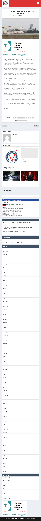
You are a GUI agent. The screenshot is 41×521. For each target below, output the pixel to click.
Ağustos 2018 (5, 458)
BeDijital (21, 518)
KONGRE (4, 488)
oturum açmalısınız (13, 191)
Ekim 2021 (5, 358)
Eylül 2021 (5, 361)
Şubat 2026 (5, 259)
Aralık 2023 (5, 290)
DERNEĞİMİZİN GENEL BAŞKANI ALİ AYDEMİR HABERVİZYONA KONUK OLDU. (16, 222)
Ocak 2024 (5, 288)
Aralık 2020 (5, 385)
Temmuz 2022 (5, 335)
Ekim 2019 (5, 421)
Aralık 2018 (5, 447)
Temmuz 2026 (5, 249)
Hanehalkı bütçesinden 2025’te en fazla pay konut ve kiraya (14, 231)
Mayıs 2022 (5, 340)
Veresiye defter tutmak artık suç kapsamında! (27, 160)
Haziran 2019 (5, 432)
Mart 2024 (5, 283)
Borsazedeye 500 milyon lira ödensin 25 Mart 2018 (12, 240)
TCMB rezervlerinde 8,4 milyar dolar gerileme (11, 233)
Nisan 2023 (5, 311)
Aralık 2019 (5, 416)
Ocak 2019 (5, 445)
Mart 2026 (5, 256)
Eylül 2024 (5, 275)
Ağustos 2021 (5, 364)
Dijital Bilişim (14, 518)
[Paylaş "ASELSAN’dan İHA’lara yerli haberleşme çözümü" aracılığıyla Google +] (18, 118)
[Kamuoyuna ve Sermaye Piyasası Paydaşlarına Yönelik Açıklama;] (11, 157)
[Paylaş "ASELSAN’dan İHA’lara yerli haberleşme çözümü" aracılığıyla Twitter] (16, 118)
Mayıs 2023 (5, 309)
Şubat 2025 (5, 269)
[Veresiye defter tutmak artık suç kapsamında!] (29, 153)
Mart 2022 (5, 345)
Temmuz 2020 (5, 398)
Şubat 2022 (5, 348)
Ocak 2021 (5, 382)
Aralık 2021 (5, 353)
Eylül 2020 (5, 392)
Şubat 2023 (5, 317)
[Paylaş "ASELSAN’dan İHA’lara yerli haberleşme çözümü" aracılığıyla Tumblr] (20, 118)
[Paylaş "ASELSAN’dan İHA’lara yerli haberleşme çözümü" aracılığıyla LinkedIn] (24, 118)
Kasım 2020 (5, 387)
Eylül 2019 (5, 424)
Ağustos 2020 (5, 395)
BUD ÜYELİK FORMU (6, 477)
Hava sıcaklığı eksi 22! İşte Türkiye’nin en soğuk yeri (11, 183)
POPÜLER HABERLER (6, 498)
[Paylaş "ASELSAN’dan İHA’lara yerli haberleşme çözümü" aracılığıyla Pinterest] (22, 118)
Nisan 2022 (5, 343)
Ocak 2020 (5, 413)
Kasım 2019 (5, 419)
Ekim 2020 (5, 390)
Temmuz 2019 (5, 429)
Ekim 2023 (5, 296)
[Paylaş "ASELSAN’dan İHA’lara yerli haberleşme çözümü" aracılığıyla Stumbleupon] (28, 118)
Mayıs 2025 (5, 264)
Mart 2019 (5, 440)
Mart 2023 (5, 314)
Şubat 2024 (5, 285)
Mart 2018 (5, 471)
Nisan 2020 (5, 406)
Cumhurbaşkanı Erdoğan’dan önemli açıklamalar (28, 183)
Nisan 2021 (5, 374)
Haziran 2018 (5, 463)
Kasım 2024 (5, 272)
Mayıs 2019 (5, 434)
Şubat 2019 (5, 442)
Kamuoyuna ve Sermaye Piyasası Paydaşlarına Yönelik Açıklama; (9, 168)
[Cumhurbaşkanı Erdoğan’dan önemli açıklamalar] (29, 176)
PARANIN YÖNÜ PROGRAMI (8, 496)
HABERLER (20, 15)
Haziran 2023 (5, 306)
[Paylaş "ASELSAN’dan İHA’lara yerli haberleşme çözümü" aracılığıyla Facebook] (13, 118)
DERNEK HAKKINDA (6, 480)
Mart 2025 (5, 267)
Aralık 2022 (5, 322)
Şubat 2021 (5, 379)
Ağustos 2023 (5, 301)
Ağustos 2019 (5, 427)
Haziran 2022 (5, 338)
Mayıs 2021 (5, 372)
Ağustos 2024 (5, 277)
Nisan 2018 (5, 468)
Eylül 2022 (5, 330)
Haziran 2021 (5, 369)
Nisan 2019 (5, 437)
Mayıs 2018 (5, 466)
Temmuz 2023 (5, 303)
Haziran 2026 (5, 251)
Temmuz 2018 (5, 460)
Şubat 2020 (5, 411)
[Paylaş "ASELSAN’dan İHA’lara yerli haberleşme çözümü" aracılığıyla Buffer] (26, 118)
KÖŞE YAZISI (5, 490)
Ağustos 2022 (5, 332)
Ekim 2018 (5, 453)
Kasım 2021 (5, 356)
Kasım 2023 (5, 293)
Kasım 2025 (5, 262)
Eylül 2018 (5, 455)
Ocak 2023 (5, 319)
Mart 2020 (5, 408)
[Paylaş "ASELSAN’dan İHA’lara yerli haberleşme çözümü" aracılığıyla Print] (33, 118)
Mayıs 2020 (5, 403)
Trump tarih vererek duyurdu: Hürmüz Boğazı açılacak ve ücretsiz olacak (16, 225)
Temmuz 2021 (5, 366)
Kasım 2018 (5, 450)
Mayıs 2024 (5, 280)
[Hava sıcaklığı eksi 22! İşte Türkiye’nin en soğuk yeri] (11, 176)
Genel (4, 483)
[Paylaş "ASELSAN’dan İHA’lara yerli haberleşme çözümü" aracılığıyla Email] (31, 118)
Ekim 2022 (5, 327)
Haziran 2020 (5, 400)
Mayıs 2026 (5, 254)
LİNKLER (4, 493)
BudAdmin (14, 134)
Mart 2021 (5, 377)
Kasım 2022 (5, 324)
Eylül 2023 (5, 298)
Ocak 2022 (5, 351)
